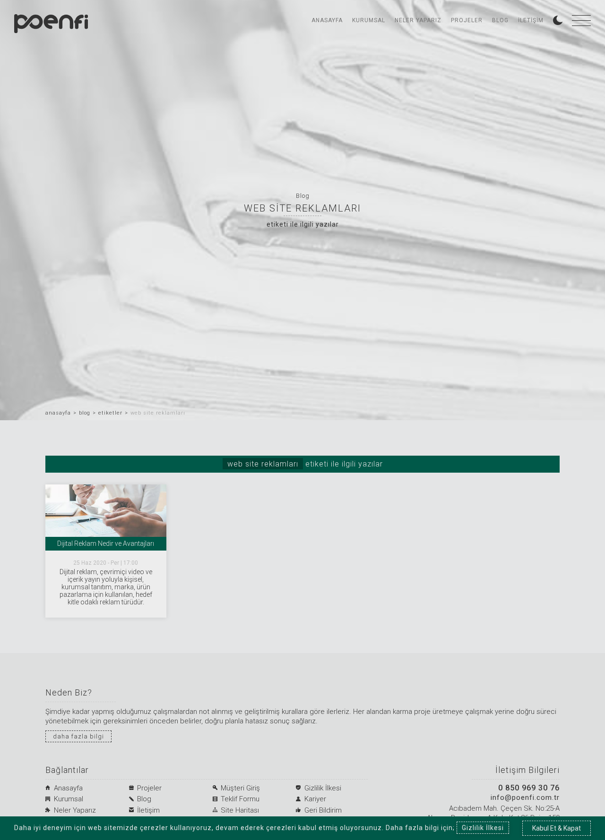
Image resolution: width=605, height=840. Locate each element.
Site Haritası (240, 810)
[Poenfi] (51, 23)
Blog (500, 20)
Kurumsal (368, 20)
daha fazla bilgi (78, 736)
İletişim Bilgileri (527, 770)
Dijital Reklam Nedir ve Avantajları (105, 543)
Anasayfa (327, 20)
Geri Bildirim (323, 810)
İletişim (531, 20)
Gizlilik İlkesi (322, 788)
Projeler (467, 20)
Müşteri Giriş (240, 788)
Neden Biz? (68, 692)
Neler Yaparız (418, 20)
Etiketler (110, 413)
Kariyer (315, 799)
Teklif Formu (240, 799)
